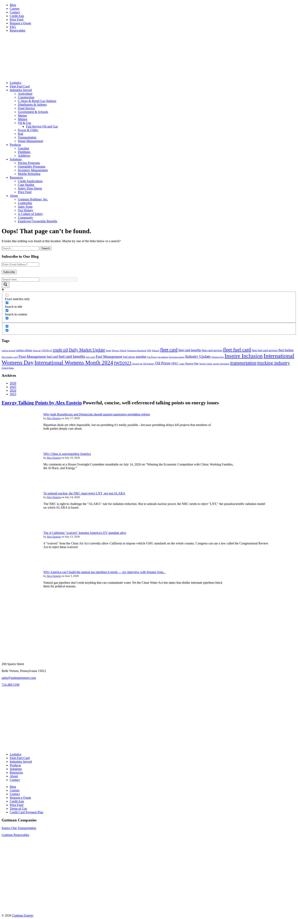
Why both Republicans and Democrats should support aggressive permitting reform (96, 414)
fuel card (52, 356)
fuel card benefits (72, 356)
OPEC (174, 363)
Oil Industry (148, 364)
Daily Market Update (87, 350)
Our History (25, 210)
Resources (16, 177)
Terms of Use (18, 808)
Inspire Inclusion (244, 356)
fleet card (169, 349)
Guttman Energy (22, 915)
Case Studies (26, 184)
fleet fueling (286, 350)
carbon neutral (8, 350)
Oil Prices (162, 363)
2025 (13, 387)
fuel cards (90, 357)
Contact (15, 12)
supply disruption (221, 364)
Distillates (24, 152)
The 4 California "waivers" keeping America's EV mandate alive (84, 533)
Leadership (25, 203)
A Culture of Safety (30, 214)
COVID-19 (47, 350)
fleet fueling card (10, 357)
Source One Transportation (19, 828)
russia (181, 364)
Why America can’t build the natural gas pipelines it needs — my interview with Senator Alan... (104, 572)
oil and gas (137, 364)
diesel (108, 350)
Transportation (27, 137)
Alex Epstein (54, 418)
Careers (14, 8)
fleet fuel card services (265, 350)
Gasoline (23, 148)
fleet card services (212, 350)
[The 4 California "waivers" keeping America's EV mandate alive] (20, 561)
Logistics (15, 82)
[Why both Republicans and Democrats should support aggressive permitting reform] (20, 443)
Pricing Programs (29, 163)
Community (25, 217)
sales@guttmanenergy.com (19, 677)
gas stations (163, 357)
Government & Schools (33, 112)
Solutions (16, 159)
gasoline (141, 356)
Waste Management (30, 141)
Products (15, 144)
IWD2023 (122, 363)
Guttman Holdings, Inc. (33, 199)
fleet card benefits (189, 350)
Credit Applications (30, 181)
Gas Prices (152, 357)
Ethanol (155, 350)
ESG (13, 27)
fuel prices (129, 356)
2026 (13, 383)
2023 (13, 394)
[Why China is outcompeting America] (20, 482)
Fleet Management (32, 357)
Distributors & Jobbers (32, 104)
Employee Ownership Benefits (37, 221)
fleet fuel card (237, 349)
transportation (243, 362)
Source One (192, 363)
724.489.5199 (10, 684)
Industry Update (197, 356)
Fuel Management (109, 357)
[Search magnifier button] (5, 285)
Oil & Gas (24, 123)
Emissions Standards (136, 350)
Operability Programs (31, 166)
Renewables (17, 30)
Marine (22, 115)
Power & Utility (28, 130)
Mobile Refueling (29, 174)
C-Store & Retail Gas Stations (37, 101)
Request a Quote (20, 23)
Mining (22, 119)
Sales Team (25, 206)
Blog (13, 5)
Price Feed (16, 19)
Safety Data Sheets (30, 188)
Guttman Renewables (15, 835)
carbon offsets (24, 350)
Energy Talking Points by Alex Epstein (42, 402)
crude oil (60, 350)
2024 (13, 390)
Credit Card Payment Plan (26, 812)
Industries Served (21, 90)
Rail (20, 133)
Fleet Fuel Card (20, 86)
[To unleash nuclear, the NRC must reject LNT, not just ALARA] (20, 522)
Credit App (17, 16)
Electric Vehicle (119, 350)
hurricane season (176, 357)
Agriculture (25, 93)
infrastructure (217, 357)
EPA (149, 350)
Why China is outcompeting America (67, 454)
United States (8, 368)
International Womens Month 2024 (73, 363)
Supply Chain (205, 364)
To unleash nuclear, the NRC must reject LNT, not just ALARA (84, 493)
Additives (24, 155)
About (14, 195)
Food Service (26, 108)
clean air (37, 350)
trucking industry (273, 362)
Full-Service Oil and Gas (42, 126)
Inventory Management (33, 170)
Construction (26, 97)
